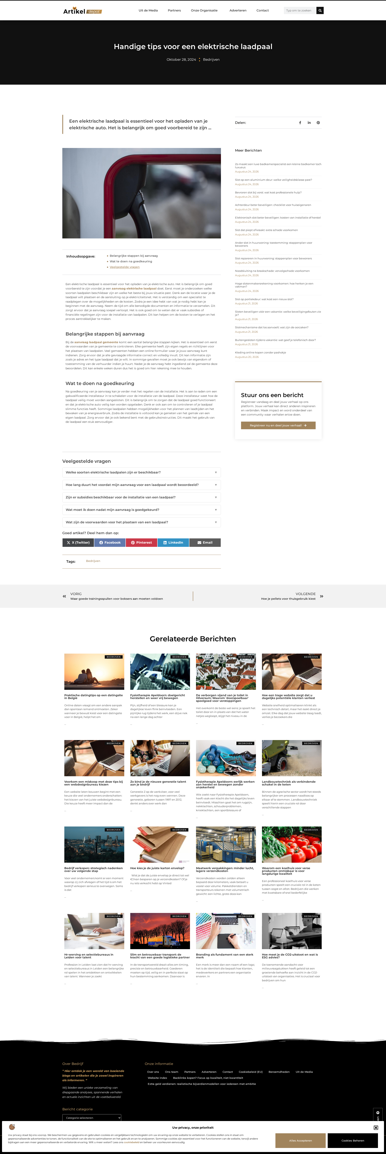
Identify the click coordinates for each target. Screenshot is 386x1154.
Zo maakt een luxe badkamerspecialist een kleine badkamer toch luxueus (278, 165)
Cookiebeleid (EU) (251, 1071)
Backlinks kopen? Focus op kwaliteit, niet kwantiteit (208, 1077)
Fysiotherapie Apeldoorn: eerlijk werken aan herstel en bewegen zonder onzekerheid (225, 784)
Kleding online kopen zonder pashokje (260, 352)
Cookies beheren (353, 1140)
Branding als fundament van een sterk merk (224, 956)
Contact (263, 10)
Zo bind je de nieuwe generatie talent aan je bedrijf (158, 783)
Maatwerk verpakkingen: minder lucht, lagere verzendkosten (225, 869)
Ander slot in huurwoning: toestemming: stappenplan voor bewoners (273, 244)
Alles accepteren (300, 1140)
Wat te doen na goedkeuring (131, 261)
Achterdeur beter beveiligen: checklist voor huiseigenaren (273, 204)
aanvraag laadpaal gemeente (96, 342)
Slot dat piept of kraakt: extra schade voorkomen (266, 230)
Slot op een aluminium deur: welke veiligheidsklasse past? (273, 179)
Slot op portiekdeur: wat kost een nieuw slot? (264, 299)
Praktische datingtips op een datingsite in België (93, 696)
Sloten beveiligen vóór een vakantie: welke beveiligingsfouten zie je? (278, 313)
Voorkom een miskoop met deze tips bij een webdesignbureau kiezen (93, 783)
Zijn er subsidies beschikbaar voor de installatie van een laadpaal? (142, 497)
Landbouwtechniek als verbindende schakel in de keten (289, 783)
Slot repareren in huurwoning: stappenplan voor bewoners (273, 258)
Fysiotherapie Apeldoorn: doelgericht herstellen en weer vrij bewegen (157, 696)
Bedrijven (211, 59)
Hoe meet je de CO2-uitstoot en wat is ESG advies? (290, 956)
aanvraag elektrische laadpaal (134, 288)
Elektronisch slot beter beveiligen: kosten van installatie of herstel (278, 217)
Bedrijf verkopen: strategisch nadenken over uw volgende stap (93, 869)
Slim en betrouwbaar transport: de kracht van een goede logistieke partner (160, 956)
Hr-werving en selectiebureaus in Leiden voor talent (88, 956)
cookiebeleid (131, 1142)
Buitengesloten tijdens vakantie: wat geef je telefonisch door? (275, 340)
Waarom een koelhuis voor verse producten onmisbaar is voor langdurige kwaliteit (286, 871)
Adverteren (238, 10)
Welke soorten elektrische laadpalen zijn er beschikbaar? (142, 472)
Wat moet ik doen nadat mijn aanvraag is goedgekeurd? (142, 510)
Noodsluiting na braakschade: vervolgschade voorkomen (272, 270)
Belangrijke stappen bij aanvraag (134, 256)
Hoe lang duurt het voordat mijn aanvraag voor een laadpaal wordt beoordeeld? (142, 485)
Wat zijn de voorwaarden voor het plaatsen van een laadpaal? (142, 522)
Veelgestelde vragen (125, 267)
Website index (157, 1077)
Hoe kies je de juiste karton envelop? (157, 868)
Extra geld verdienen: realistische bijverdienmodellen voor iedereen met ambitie (202, 1083)
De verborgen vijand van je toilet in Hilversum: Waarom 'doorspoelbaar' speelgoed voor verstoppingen (222, 698)
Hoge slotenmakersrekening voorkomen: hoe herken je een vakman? (274, 285)
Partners (174, 10)
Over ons (153, 1071)
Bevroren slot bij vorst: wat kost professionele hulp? (268, 192)
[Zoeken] (320, 10)
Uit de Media (148, 10)
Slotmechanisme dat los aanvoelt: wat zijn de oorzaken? (271, 327)
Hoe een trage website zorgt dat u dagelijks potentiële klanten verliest (288, 696)
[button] (376, 1128)
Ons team (171, 1071)
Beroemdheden (279, 1071)
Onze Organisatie (204, 10)
